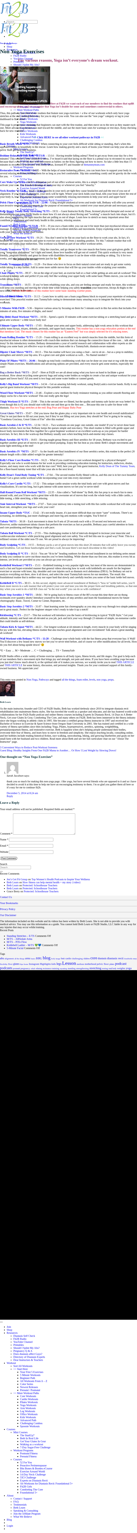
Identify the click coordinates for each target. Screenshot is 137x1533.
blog (46, 957)
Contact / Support (22, 1498)
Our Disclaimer (8, 915)
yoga (129, 968)
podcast (120, 964)
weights (121, 968)
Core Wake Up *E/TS (12, 182)
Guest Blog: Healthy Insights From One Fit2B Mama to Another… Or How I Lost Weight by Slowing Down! (58, 750)
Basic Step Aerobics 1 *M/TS (16, 594)
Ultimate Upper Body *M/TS (16, 325)
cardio (68, 958)
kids (53, 964)
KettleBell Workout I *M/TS (16, 565)
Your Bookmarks (9, 903)
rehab (33, 968)
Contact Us (6, 897)
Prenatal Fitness (28, 1456)
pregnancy (25, 968)
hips (21, 964)
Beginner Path (27, 1378)
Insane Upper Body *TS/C (15, 512)
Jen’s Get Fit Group (17, 879)
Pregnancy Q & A (22, 1351)
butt (63, 958)
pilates (111, 964)
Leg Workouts (27, 1411)
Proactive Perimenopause (33, 1465)
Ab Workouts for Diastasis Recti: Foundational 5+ (46, 200)
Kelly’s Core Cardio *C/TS (15, 483)
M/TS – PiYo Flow (17, 942)
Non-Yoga (4, 43)
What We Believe (22, 1516)
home (26, 964)
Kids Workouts (28, 134)
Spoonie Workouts (30, 1426)
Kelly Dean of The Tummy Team (116, 466)
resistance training (51, 968)
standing (72, 968)
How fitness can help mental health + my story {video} (52, 882)
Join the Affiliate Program (26, 1513)
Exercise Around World (32, 188)
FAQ (16, 1501)
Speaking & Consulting (25, 1510)
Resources (12, 1332)
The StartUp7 (27, 152)
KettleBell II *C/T (10, 583)
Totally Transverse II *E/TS (16, 264)
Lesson (69, 963)
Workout (11, 1363)
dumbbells (128, 959)
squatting (63, 968)
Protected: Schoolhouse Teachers (40, 885)
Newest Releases (29, 1387)
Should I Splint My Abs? (26, 64)
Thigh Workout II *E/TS (14, 401)
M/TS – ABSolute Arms (19, 939)
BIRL (39, 958)
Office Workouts (29, 131)
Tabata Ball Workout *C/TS (16, 533)
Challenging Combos (31, 140)
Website (4, 851)
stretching (95, 968)
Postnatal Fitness (29, 1453)
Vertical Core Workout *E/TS (17, 237)
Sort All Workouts (22, 1366)
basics (33, 959)
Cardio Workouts (29, 1399)
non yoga (101, 679)
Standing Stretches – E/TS (20, 935)
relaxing (39, 968)
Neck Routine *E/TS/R (13, 190)
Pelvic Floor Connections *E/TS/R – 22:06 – (25, 202)
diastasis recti (115, 958)
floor (10, 964)
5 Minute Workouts (30, 1375)
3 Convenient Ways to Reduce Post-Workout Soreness (28, 747)
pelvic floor (103, 964)
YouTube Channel (23, 1341)
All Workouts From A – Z (33, 1381)
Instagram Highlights (40, 964)
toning (105, 968)
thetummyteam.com (94, 164)
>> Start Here (20, 1369)
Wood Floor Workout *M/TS (16, 392)
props (111, 679)
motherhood (90, 964)
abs (2, 958)
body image (55, 959)
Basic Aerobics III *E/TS (14, 439)
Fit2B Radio (19, 55)
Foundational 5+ (28, 209)
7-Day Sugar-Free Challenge (35, 1447)
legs (58, 963)
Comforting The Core (31, 1489)
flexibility (4, 964)
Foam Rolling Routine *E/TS (16, 337)
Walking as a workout (31, 1444)
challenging (77, 958)
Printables (18, 1344)
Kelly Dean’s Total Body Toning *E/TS (22, 474)
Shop (9, 46)
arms (27, 958)
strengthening (82, 968)
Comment (6, 833)
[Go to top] (1, 1322)
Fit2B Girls (26, 1486)
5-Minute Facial (15, 948)
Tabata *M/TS (8, 521)
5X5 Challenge (28, 1477)
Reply (10, 796)
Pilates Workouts (29, 119)
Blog (9, 1519)
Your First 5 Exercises (31, 1372)
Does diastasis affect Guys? (27, 1354)
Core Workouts (28, 1396)
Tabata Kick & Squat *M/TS (16, 626)
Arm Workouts (28, 1408)
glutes (16, 963)
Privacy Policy (7, 909)
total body (112, 968)
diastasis (102, 958)
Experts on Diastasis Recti (34, 1480)
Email (4, 845)
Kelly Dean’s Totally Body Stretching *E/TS (25, 211)
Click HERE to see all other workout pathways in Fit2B (68, 137)
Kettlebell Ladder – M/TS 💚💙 (24, 945)
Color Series (26, 1384)
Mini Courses (20, 1432)
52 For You (26, 179)
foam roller (82, 679)
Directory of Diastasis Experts (29, 1357)
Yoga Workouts (28, 122)
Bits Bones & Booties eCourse (36, 1468)
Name (4, 839)
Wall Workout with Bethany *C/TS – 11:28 (24, 638)
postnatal (16, 968)
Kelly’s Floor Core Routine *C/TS (19, 460)
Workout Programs (23, 167)
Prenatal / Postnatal (30, 1390)
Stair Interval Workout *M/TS (17, 504)
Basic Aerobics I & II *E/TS (16, 425)
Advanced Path (28, 137)
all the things (68, 679)
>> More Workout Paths (26, 109)
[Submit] (8, 25)
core (93, 958)
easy (135, 958)
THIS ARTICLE (125, 662)
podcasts (6, 968)
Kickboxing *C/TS (10, 615)
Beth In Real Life (29, 1438)
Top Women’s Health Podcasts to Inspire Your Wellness (60, 879)
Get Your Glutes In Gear (33, 1441)
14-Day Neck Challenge (33, 1474)
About (10, 1495)
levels (92, 679)
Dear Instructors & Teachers (28, 1360)
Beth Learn (13, 882)
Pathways (13, 43)
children (86, 958)
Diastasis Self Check (24, 1335)
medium (80, 964)
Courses (17, 176)
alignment (9, 958)
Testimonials (20, 1504)
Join (9, 1326)
